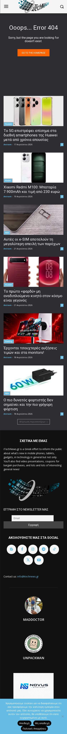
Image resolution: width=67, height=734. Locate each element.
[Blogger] (11, 549)
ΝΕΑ (7, 232)
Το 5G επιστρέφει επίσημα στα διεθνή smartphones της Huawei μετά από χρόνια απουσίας (31, 135)
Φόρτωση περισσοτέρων (32, 421)
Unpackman (33, 658)
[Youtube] (39, 560)
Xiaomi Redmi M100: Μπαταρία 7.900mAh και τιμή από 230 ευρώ (32, 189)
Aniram (7, 144)
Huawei (8, 124)
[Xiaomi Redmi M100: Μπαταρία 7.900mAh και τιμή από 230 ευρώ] (33, 168)
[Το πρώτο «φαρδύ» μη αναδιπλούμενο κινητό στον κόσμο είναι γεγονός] (33, 272)
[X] (28, 560)
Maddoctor (33, 619)
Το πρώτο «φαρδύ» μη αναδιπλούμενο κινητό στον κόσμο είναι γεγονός (33, 295)
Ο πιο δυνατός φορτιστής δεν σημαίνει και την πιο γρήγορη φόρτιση (28, 404)
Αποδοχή (24, 723)
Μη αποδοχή (42, 723)
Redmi (8, 180)
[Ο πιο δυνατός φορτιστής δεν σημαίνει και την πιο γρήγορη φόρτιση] (33, 380)
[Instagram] (33, 549)
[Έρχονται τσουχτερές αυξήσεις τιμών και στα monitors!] (33, 328)
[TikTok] (54, 549)
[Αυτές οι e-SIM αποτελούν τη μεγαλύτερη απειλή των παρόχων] (33, 220)
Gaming (8, 341)
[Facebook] (22, 549)
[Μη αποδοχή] (62, 716)
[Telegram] (43, 549)
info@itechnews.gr (28, 576)
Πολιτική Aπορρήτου (34, 728)
